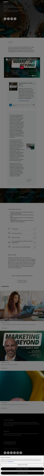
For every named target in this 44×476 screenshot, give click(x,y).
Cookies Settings (22, 464)
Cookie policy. (11, 461)
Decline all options (22, 469)
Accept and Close (22, 473)
